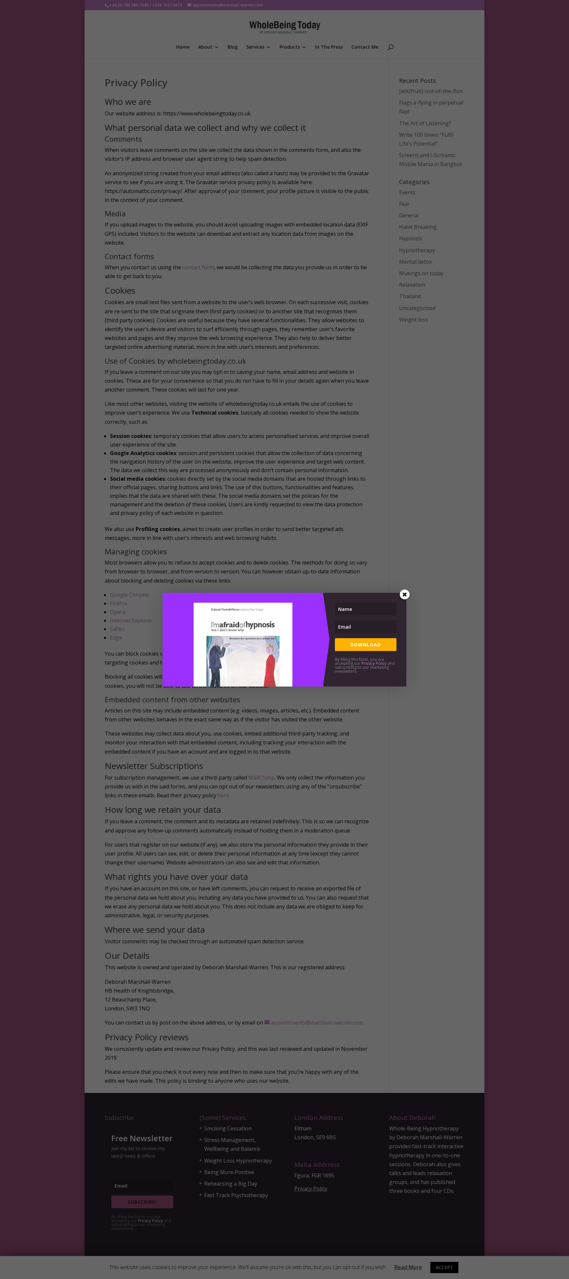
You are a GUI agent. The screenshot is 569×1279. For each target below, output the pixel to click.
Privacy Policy (374, 663)
